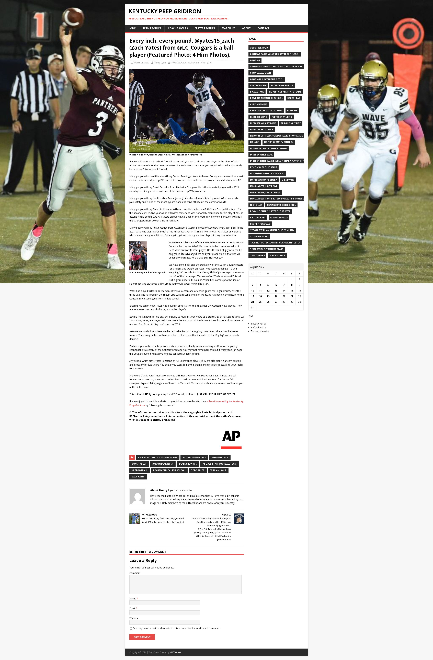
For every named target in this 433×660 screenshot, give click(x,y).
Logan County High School (169, 470)
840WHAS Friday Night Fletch (266, 79)
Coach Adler (139, 463)
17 (252, 296)
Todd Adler (197, 470)
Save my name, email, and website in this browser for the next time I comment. (176, 628)
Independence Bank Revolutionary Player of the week (281, 161)
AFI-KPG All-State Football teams (157, 457)
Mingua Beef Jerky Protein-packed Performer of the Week (283, 198)
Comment (134, 573)
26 (268, 301)
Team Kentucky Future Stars (266, 249)
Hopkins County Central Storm (268, 148)
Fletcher (292, 110)
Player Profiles (205, 28)
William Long (218, 470)
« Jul (250, 315)
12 (268, 290)
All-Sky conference (194, 457)
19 (268, 296)
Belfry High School (282, 85)
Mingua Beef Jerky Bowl (263, 186)
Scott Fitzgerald (260, 223)
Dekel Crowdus (188, 463)
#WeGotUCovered (180, 62)
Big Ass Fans (257, 91)
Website (133, 618)
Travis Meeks (257, 255)
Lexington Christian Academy (267, 173)
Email (132, 608)
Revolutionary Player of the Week (270, 211)
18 (260, 296)
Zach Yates (138, 476)
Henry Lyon (160, 62)
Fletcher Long (258, 117)
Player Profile (198, 62)
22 (291, 296)
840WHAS (255, 60)
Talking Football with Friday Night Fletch (275, 242)
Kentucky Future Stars (263, 167)
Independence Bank (261, 154)
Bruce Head (293, 98)
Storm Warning (259, 236)
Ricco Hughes (258, 217)
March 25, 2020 (141, 62)
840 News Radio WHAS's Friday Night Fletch (274, 54)
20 (276, 296)
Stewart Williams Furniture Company (272, 230)
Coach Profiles (178, 28)
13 (276, 290)
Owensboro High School (281, 205)
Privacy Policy (258, 323)
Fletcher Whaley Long (263, 123)
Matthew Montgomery (263, 179)
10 (252, 290)
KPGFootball (139, 470)
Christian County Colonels (266, 110)
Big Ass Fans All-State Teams (285, 91)
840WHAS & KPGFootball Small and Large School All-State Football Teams (293, 66)
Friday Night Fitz (291, 123)
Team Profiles (152, 28)
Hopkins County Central (278, 142)
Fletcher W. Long (282, 117)
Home (132, 28)
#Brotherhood (259, 47)
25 (260, 301)
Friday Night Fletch (261, 129)
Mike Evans (288, 179)
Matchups (228, 28)
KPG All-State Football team (219, 463)
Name (133, 598)
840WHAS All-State (260, 72)
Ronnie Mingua (279, 217)
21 (283, 296)
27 (276, 301)
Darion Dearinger (162, 463)
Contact (263, 28)
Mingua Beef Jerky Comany (265, 192)
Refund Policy (258, 327)
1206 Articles (185, 490)
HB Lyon (254, 142)
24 (252, 301)
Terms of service (260, 331)
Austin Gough (220, 457)
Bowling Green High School (266, 98)
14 (283, 290)
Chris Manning (258, 104)
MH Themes (175, 652)
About (246, 28)
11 (260, 290)
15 (291, 290)
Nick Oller (256, 205)
